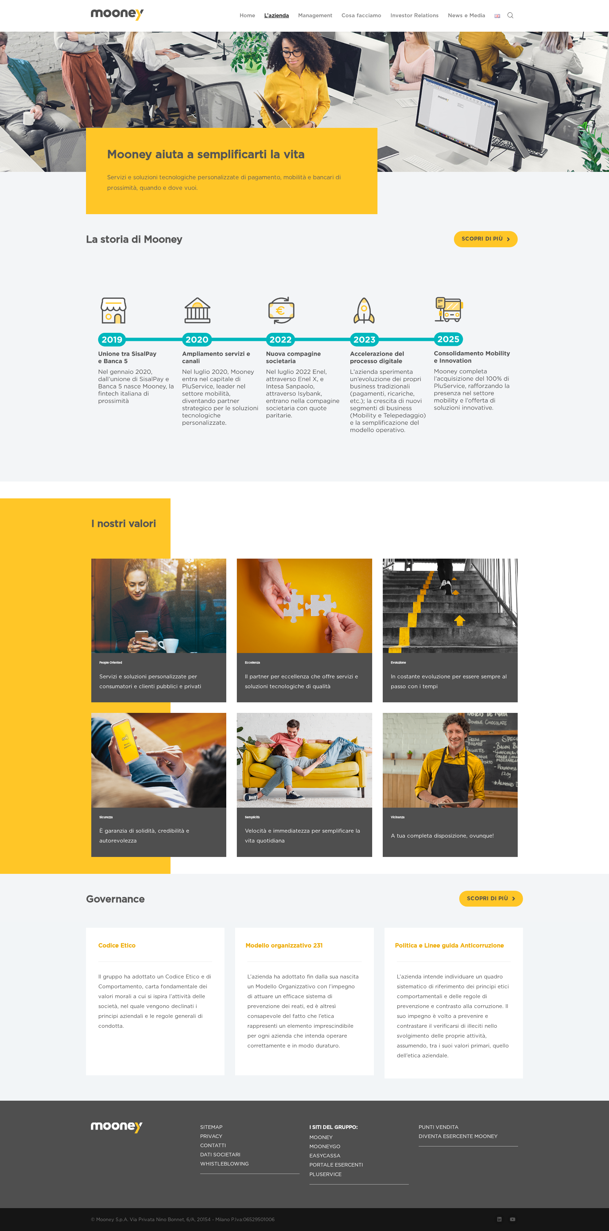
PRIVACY (211, 1136)
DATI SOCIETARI (220, 1154)
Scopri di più (482, 239)
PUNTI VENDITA (439, 1127)
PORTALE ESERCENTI (336, 1165)
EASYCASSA (324, 1155)
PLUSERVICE (325, 1174)
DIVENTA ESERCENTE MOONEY (458, 1136)
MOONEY (321, 1137)
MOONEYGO (324, 1146)
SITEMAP (211, 1127)
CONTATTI (213, 1145)
